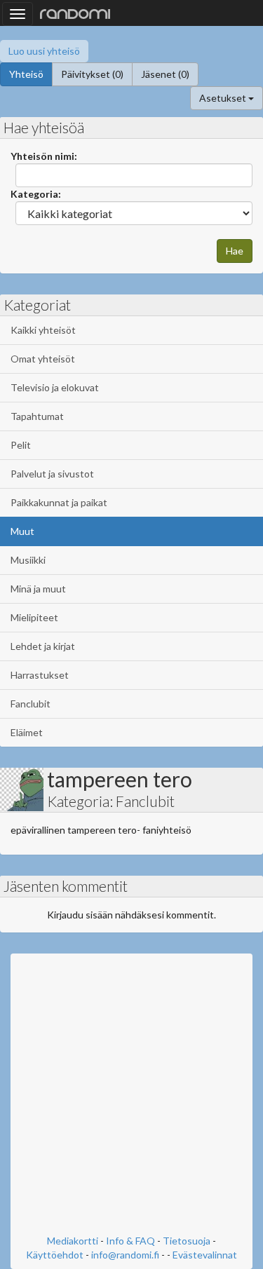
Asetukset (223, 98)
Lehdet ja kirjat (43, 646)
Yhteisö (26, 74)
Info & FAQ (130, 1241)
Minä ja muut (38, 589)
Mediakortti (72, 1241)
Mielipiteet (34, 617)
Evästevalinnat (205, 1255)
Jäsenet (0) (165, 74)
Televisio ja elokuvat (55, 387)
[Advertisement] (131, 1095)
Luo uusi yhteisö (44, 51)
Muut (22, 531)
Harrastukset (40, 675)
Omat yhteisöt (43, 359)
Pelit (21, 445)
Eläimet (27, 732)
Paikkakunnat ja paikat (59, 502)
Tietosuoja (186, 1241)
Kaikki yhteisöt (43, 330)
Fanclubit (30, 704)
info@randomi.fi (125, 1255)
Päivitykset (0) (92, 74)
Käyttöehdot (54, 1255)
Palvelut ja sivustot (52, 474)
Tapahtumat (37, 416)
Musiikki (28, 560)
